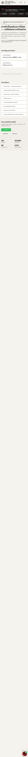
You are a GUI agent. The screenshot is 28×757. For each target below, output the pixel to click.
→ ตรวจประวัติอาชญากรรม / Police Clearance (12, 114)
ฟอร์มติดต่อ (5, 134)
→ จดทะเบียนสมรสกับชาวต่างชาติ (9, 102)
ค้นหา (14, 77)
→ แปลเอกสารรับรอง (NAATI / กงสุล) (10, 90)
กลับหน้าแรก (15, 134)
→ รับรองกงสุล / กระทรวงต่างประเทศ (10, 94)
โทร (21, 2)
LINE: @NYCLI (6, 130)
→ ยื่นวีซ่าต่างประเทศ (7, 98)
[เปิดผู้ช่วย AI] (25, 748)
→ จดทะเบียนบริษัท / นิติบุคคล (8, 106)
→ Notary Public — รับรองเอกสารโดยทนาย (11, 86)
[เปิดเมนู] (24, 2)
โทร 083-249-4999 (17, 130)
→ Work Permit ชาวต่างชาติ (8, 110)
